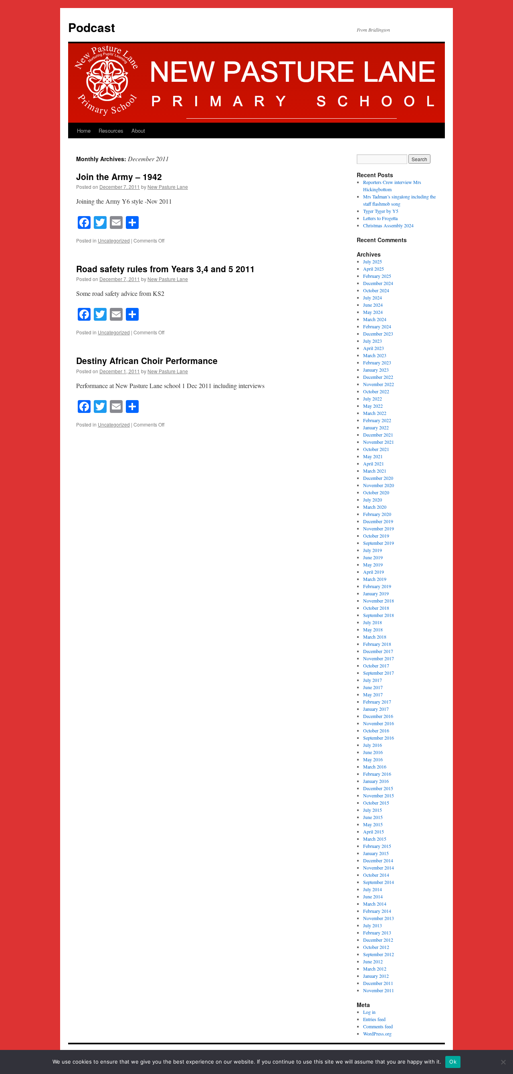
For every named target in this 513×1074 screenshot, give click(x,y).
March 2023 (374, 355)
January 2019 (376, 593)
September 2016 (378, 737)
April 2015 (373, 831)
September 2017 (378, 672)
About (138, 130)
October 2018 (376, 608)
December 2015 (378, 788)
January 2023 (376, 369)
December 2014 (378, 860)
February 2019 (377, 586)
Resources (111, 130)
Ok (452, 1061)
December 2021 (378, 434)
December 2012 (378, 939)
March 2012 (374, 968)
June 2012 (373, 961)
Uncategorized (114, 240)
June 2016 (373, 752)
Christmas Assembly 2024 (388, 225)
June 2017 (373, 687)
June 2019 (373, 557)
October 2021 (376, 449)
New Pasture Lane (167, 186)
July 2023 (372, 341)
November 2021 (378, 442)
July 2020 (372, 499)
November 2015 (378, 795)
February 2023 (377, 362)
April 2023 (373, 348)
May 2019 (373, 564)
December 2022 (378, 377)
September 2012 (378, 954)
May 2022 (373, 405)
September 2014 (378, 882)
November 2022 (378, 384)
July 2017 (372, 680)
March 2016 (374, 766)
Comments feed (378, 1026)
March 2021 (374, 470)
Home (84, 130)
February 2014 (377, 911)
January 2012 (376, 976)
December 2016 (378, 716)
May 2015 (373, 824)
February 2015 (377, 846)
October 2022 (376, 391)
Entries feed (374, 1019)
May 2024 (373, 312)
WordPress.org (377, 1033)
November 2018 (378, 600)
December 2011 (378, 983)
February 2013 (377, 932)
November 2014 (378, 867)
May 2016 (373, 759)
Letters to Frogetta (380, 218)
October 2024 (376, 290)
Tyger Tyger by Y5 (380, 211)
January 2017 (376, 709)
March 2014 (374, 903)
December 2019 (378, 521)
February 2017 (377, 701)
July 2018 (372, 622)
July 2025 (372, 261)
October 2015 (376, 802)
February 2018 (377, 644)
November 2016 (378, 723)
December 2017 (378, 651)
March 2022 (374, 413)
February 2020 (377, 514)
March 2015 (374, 838)
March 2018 (374, 636)
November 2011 (378, 990)
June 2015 (373, 817)
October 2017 (376, 665)
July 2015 (372, 810)
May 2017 (373, 694)
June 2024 (373, 304)
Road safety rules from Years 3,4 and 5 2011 (165, 269)
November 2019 (378, 528)
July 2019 (372, 550)
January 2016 (376, 781)
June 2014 (373, 896)
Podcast (91, 27)
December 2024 (378, 283)
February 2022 (377, 420)
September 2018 (378, 615)
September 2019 (378, 543)
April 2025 (373, 268)
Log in (369, 1012)
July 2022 (372, 398)
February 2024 (377, 326)
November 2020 (378, 485)
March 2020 (374, 507)
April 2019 (373, 571)
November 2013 (378, 918)
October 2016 (376, 730)
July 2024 (372, 297)
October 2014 (376, 875)
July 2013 (372, 925)
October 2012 (376, 947)
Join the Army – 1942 (119, 176)
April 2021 (373, 463)
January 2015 (376, 853)
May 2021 (373, 456)
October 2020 (376, 492)
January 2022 (376, 427)
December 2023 (378, 333)
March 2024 (374, 319)
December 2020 (378, 478)
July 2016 (372, 745)
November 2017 (378, 658)
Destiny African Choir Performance (147, 360)
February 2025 (377, 276)
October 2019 (376, 535)
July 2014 (372, 889)
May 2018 (373, 629)
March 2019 (374, 579)
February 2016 (377, 774)
